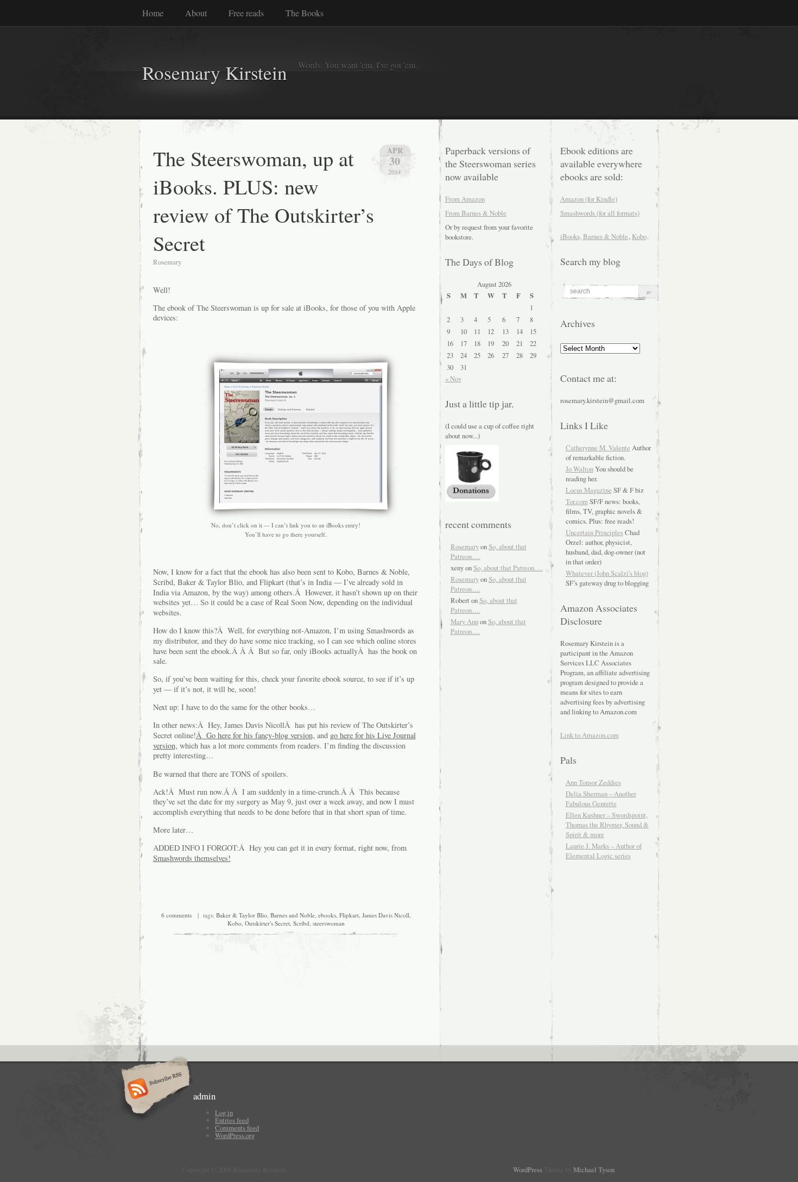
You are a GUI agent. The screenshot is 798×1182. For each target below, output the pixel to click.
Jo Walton (579, 469)
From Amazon (465, 199)
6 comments (176, 915)
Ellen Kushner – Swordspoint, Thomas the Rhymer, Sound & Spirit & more (607, 824)
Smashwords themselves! (192, 858)
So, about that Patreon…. (508, 568)
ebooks (327, 915)
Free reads (246, 12)
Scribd (301, 923)
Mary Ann (464, 621)
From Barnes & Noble (475, 213)
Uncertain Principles (594, 532)
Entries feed (232, 1120)
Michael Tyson (594, 1169)
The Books (305, 12)
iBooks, (570, 236)
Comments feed (237, 1128)
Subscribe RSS (153, 1089)
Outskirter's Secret (267, 923)
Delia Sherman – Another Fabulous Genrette (601, 798)
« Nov (453, 378)
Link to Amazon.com (589, 735)
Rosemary (465, 546)
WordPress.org (235, 1135)
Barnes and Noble (292, 915)
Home (152, 12)
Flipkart (349, 915)
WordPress (527, 1169)
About (196, 12)
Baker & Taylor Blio (241, 915)
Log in (224, 1112)
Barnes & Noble (605, 236)
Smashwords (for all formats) (599, 213)
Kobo (234, 923)
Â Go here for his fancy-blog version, (255, 735)
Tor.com (577, 501)
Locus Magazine (589, 490)
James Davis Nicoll (385, 915)
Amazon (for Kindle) (588, 199)
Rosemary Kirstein (214, 72)
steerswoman (329, 923)
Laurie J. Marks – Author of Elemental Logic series (604, 850)
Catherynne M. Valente (598, 447)
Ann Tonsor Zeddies (593, 782)
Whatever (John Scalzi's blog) (607, 573)
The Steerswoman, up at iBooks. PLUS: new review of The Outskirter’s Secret (263, 200)
